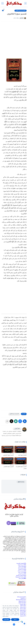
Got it (15, 619)
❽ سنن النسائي (21, 574)
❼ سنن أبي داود (21, 572)
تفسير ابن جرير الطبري (20, 10)
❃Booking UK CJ (21, 604)
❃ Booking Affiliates (20, 599)
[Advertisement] (14, 39)
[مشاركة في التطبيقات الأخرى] (7, 421)
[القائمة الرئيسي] (25, 3)
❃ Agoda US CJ (22, 602)
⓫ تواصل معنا (22, 578)
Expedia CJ (23, 598)
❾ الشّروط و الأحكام (20, 575)
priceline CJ (22, 613)
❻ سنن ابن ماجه (21, 571)
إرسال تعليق (21, 481)
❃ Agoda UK (22, 610)
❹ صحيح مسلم (21, 568)
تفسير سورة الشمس (8, 455)
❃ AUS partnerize (21, 597)
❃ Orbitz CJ (22, 607)
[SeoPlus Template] (22, 622)
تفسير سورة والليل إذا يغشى (21, 467)
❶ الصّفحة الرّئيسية (21, 563)
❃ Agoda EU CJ (22, 601)
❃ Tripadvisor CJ (21, 608)
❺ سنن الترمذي (21, 569)
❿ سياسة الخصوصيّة (20, 577)
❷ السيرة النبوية (21, 565)
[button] (20, 421)
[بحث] (2, 3)
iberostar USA (22, 614)
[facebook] (14, 624)
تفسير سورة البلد (22, 455)
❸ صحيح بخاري (21, 566)
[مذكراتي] (14, 3)
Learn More (6, 619)
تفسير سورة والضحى (8, 466)
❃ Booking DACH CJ (20, 605)
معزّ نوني (22, 18)
